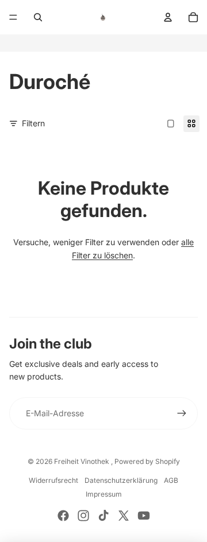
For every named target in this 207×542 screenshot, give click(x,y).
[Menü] (13, 17)
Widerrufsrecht (53, 480)
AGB (171, 480)
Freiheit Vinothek (82, 461)
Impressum (104, 494)
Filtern (33, 123)
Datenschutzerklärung (121, 480)
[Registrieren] (182, 413)
